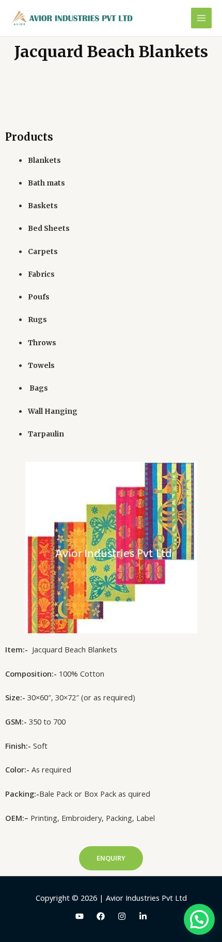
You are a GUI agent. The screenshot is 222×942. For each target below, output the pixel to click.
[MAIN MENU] (201, 18)
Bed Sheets (49, 228)
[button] (111, 858)
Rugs (37, 319)
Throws (42, 343)
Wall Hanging (52, 411)
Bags (38, 388)
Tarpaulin (46, 434)
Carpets (43, 251)
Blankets (44, 160)
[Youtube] (79, 916)
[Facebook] (101, 916)
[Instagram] (122, 916)
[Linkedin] (143, 916)
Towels (41, 365)
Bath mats (46, 183)
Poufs (39, 297)
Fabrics (41, 274)
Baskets (43, 205)
